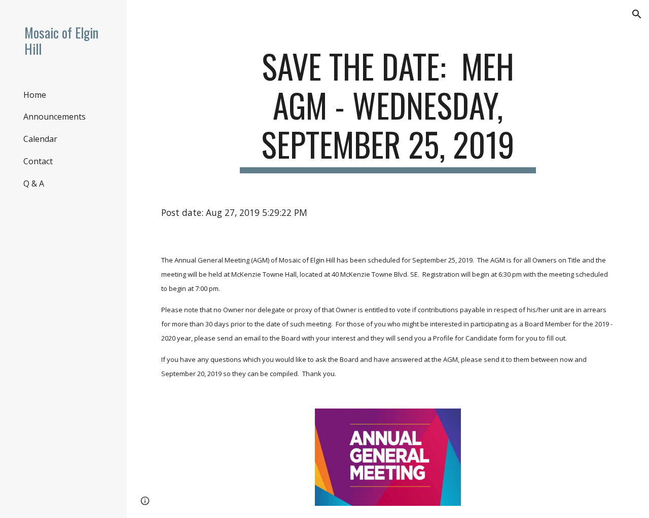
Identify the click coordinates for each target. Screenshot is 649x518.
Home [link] (34, 94)
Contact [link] (38, 161)
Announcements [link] (54, 116)
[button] (637, 14)
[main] (387, 110)
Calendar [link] (40, 138)
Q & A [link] (33, 183)
